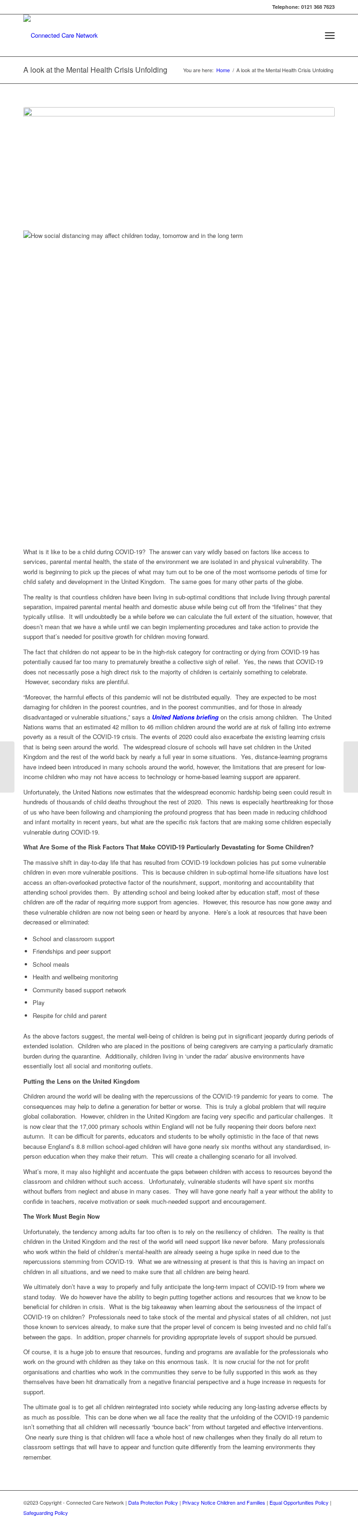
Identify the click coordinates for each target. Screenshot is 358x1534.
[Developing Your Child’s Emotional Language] (7, 767)
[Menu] (330, 35)
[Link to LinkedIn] (328, 1522)
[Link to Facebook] (300, 1522)
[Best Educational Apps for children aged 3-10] (351, 767)
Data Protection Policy (153, 1502)
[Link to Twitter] (314, 1522)
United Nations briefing (184, 717)
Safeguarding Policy (45, 1512)
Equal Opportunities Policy (299, 1502)
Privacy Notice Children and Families (223, 1502)
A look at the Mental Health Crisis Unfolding (95, 69)
